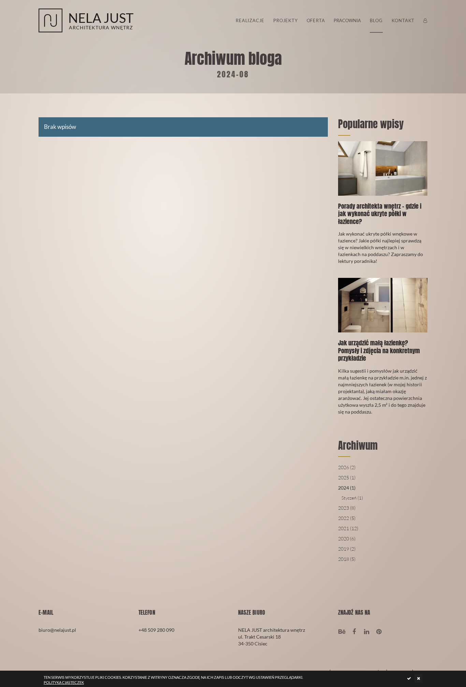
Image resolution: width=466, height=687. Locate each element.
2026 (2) (346, 467)
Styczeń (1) (352, 498)
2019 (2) (346, 549)
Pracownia (347, 20)
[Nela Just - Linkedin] (366, 631)
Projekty (285, 20)
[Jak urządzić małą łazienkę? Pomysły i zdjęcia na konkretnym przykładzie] (383, 351)
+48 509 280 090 (156, 630)
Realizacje (250, 20)
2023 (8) (346, 508)
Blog (376, 20)
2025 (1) (346, 477)
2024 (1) (346, 488)
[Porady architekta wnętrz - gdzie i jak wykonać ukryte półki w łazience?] (383, 207)
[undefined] (409, 678)
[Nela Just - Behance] (342, 631)
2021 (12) (348, 528)
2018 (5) (346, 559)
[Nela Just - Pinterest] (379, 631)
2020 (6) (346, 538)
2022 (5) (346, 518)
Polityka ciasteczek (64, 682)
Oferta (316, 20)
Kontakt (403, 20)
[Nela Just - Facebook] (354, 631)
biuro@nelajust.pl (57, 630)
